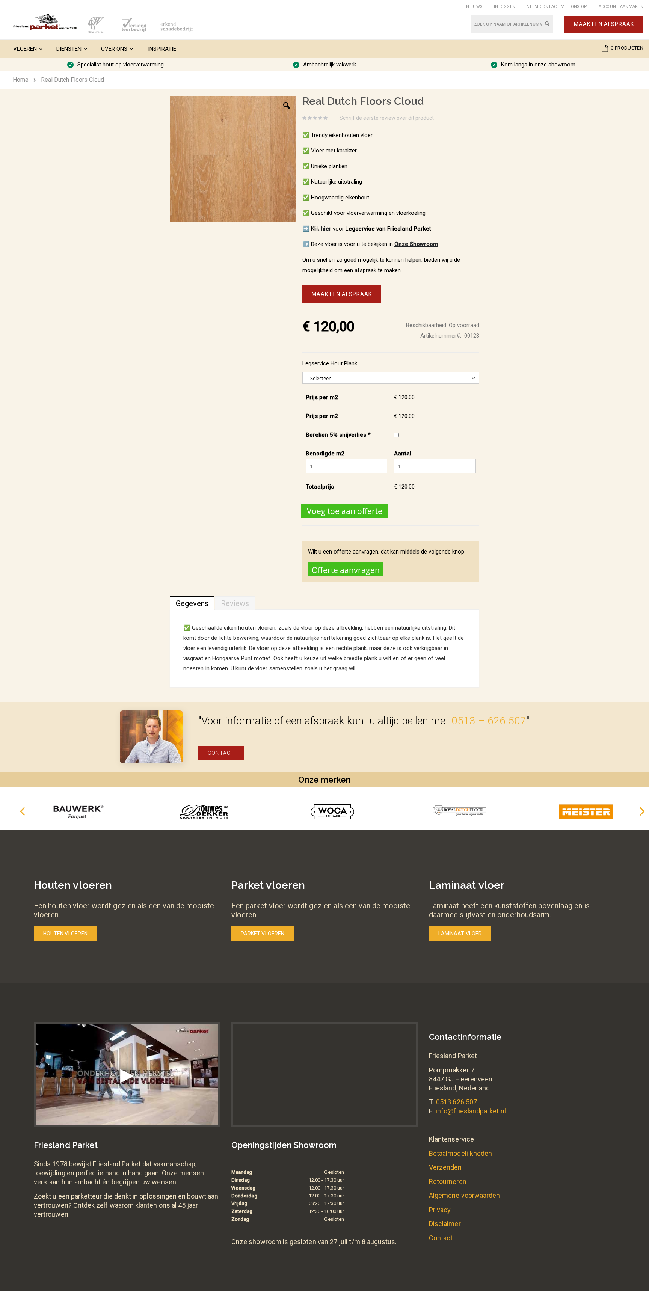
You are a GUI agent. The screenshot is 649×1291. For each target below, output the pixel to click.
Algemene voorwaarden (464, 1195)
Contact (221, 753)
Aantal (402, 453)
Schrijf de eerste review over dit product (387, 118)
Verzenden (445, 1167)
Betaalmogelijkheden (460, 1153)
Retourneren (447, 1181)
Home (21, 79)
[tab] (192, 601)
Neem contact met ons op (557, 6)
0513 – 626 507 (488, 721)
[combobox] (512, 24)
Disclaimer (445, 1224)
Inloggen (504, 6)
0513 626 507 (456, 1102)
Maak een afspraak (604, 24)
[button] (286, 111)
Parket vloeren (262, 934)
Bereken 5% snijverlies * (338, 434)
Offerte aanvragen (346, 570)
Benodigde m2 (325, 453)
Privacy (440, 1210)
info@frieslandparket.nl (471, 1111)
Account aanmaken (621, 6)
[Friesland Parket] (45, 22)
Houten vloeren (65, 934)
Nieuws (474, 6)
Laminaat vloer (460, 934)
